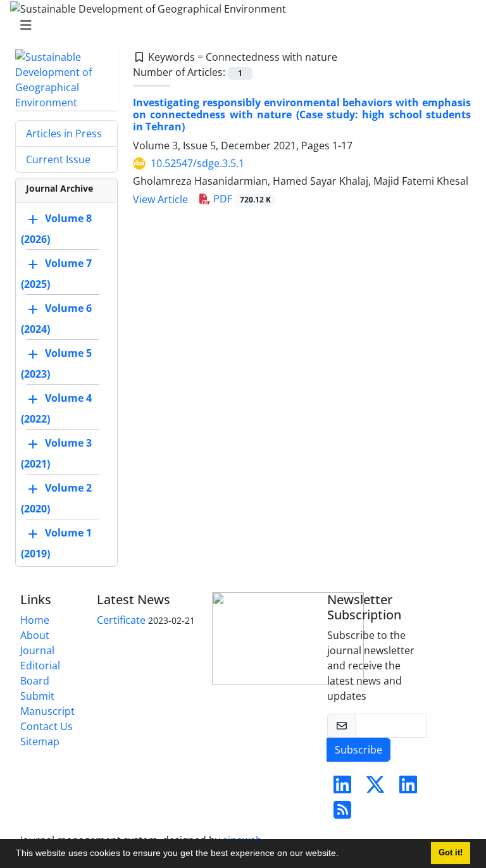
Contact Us (46, 726)
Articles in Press (64, 133)
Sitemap (39, 741)
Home (34, 620)
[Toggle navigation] (239, 25)
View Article (160, 199)
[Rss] (342, 814)
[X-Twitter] (375, 788)
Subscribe (358, 750)
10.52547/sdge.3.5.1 (197, 163)
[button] (343, 855)
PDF (241, 199)
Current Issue (58, 159)
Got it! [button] (451, 852)
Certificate (121, 620)
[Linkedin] (342, 788)
